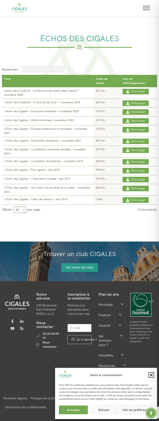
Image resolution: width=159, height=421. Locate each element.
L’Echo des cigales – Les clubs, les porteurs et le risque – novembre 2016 (47, 190)
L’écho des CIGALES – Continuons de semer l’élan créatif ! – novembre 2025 (42, 93)
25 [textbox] (17, 210)
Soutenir (105, 325)
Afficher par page (21, 210)
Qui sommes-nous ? (105, 340)
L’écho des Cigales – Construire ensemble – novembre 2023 (41, 111)
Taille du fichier (101, 81)
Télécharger (137, 91)
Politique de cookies (44, 398)
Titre (7, 79)
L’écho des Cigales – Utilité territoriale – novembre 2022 (39, 120)
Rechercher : (11, 69)
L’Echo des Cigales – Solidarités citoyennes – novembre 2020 (42, 140)
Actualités (106, 355)
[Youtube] (12, 328)
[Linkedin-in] (21, 321)
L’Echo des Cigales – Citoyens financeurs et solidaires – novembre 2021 (45, 131)
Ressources (107, 366)
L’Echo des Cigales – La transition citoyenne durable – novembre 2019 (45, 151)
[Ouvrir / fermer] (122, 304)
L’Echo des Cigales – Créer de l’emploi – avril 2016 (35, 199)
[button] (151, 375)
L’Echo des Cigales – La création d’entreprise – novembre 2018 (43, 161)
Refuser (104, 410)
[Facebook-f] (12, 321)
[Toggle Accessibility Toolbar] (151, 413)
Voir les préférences (137, 410)
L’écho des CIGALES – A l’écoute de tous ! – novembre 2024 (42, 102)
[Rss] (21, 328)
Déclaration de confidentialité (25, 407)
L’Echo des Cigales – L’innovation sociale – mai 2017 (37, 178)
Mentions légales (15, 398)
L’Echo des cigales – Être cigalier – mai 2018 (32, 170)
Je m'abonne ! (83, 339)
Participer (106, 305)
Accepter (73, 410)
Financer (105, 315)
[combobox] (20, 210)
